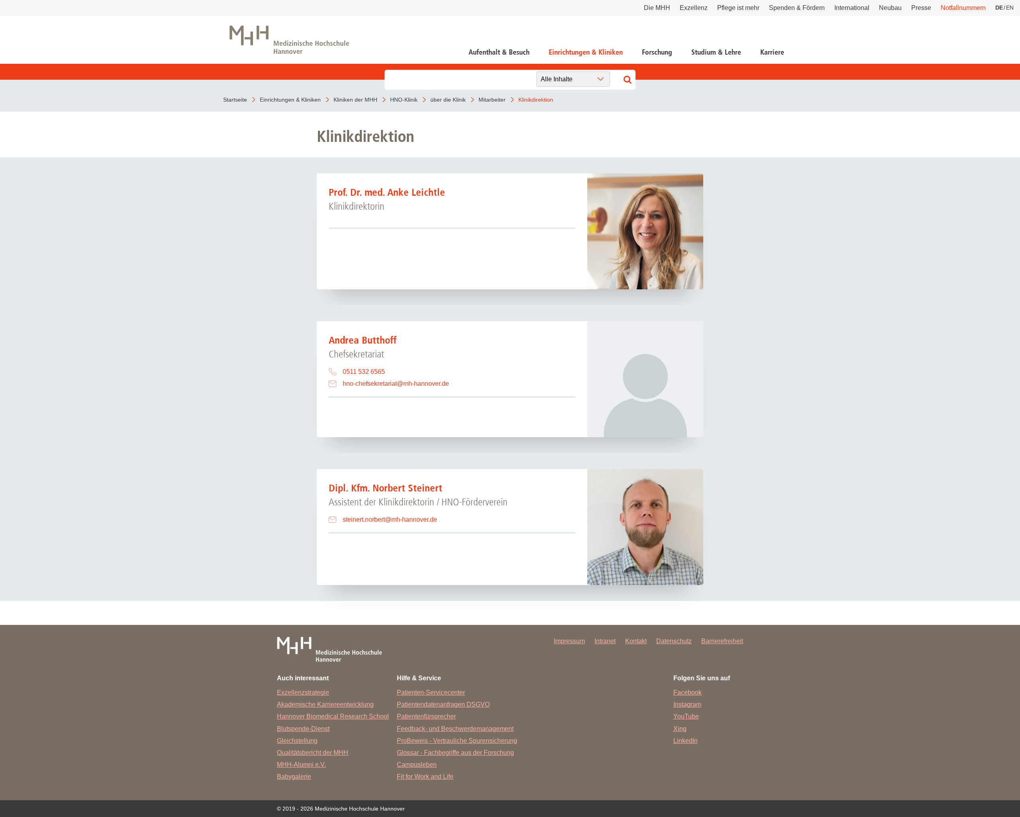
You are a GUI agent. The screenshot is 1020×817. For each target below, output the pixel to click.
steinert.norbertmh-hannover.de (390, 519)
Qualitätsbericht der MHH (312, 752)
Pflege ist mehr (738, 7)
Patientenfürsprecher (426, 716)
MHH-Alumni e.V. (301, 764)
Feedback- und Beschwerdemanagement (455, 728)
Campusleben (417, 764)
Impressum (569, 641)
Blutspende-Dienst (303, 728)
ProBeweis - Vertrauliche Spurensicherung (457, 740)
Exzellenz (694, 7)
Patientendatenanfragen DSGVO (443, 704)
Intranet (605, 641)
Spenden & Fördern (797, 7)
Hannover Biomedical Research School (333, 716)
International (851, 7)
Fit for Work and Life (425, 776)
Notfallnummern (963, 7)
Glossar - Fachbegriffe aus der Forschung (455, 752)
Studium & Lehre (716, 52)
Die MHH (657, 7)
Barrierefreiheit (722, 641)
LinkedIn (685, 740)
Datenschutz (674, 641)
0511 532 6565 (364, 371)
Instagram (687, 704)
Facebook (687, 692)
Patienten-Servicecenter (431, 692)
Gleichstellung (297, 740)
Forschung (657, 52)
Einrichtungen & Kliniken (586, 52)
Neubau (890, 7)
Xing (680, 728)
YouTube (686, 716)
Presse (921, 7)
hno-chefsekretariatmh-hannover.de (396, 383)
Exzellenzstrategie (303, 692)
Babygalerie (294, 776)
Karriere (772, 52)
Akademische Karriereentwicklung (325, 704)
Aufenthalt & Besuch (499, 52)
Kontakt (636, 641)
